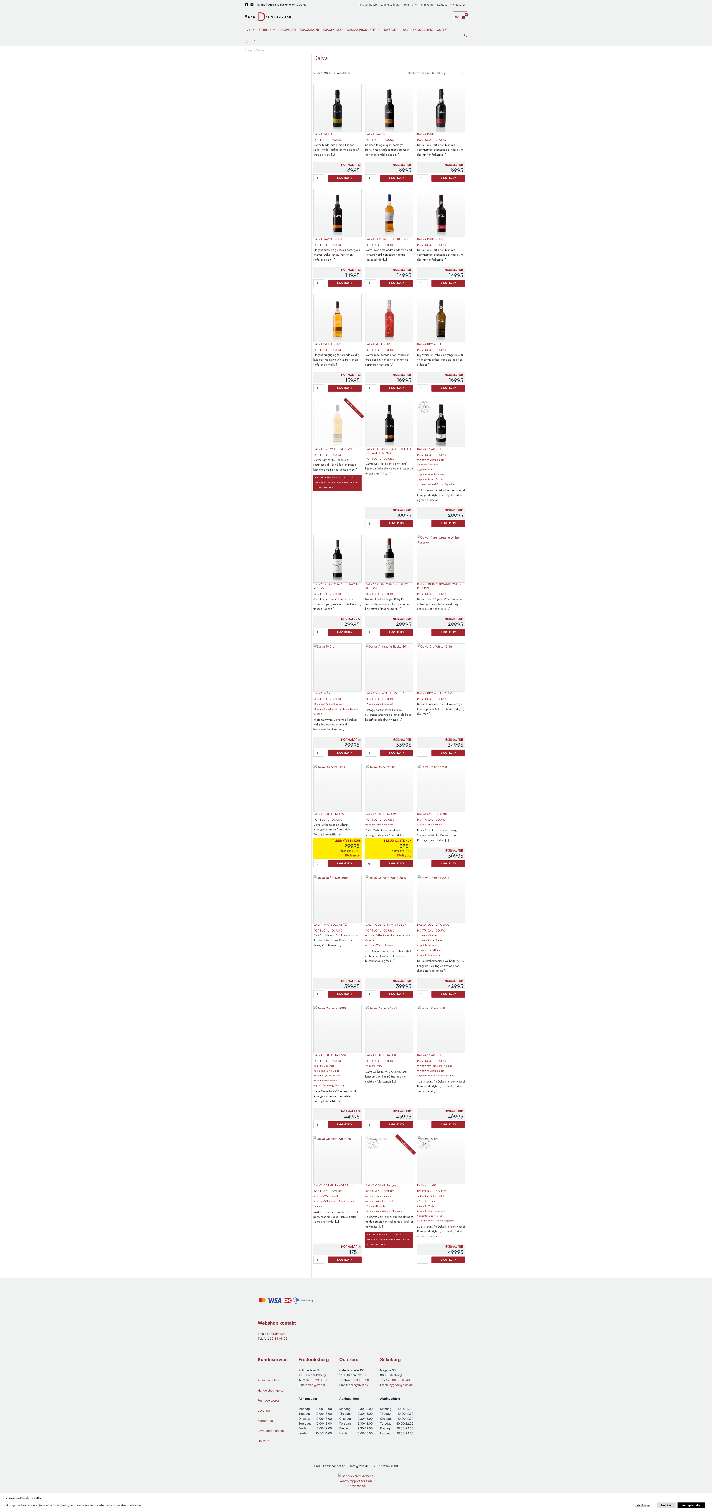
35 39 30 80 (319, 1380)
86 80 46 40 (401, 1380)
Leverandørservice (271, 1431)
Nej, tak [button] (666, 1505)
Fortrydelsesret (268, 1400)
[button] (253, 29)
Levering (264, 1410)
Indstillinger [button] (642, 1505)
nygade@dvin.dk (401, 1385)
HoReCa (263, 1441)
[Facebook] (246, 4)
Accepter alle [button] (691, 1505)
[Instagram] (252, 4)
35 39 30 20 (360, 1380)
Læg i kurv (344, 178)
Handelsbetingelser (271, 1390)
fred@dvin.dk (317, 1385)
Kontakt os (265, 1421)
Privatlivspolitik (268, 1380)
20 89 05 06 (278, 1338)
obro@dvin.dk (358, 1385)
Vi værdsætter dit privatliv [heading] (23, 1498)
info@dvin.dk (276, 1334)
